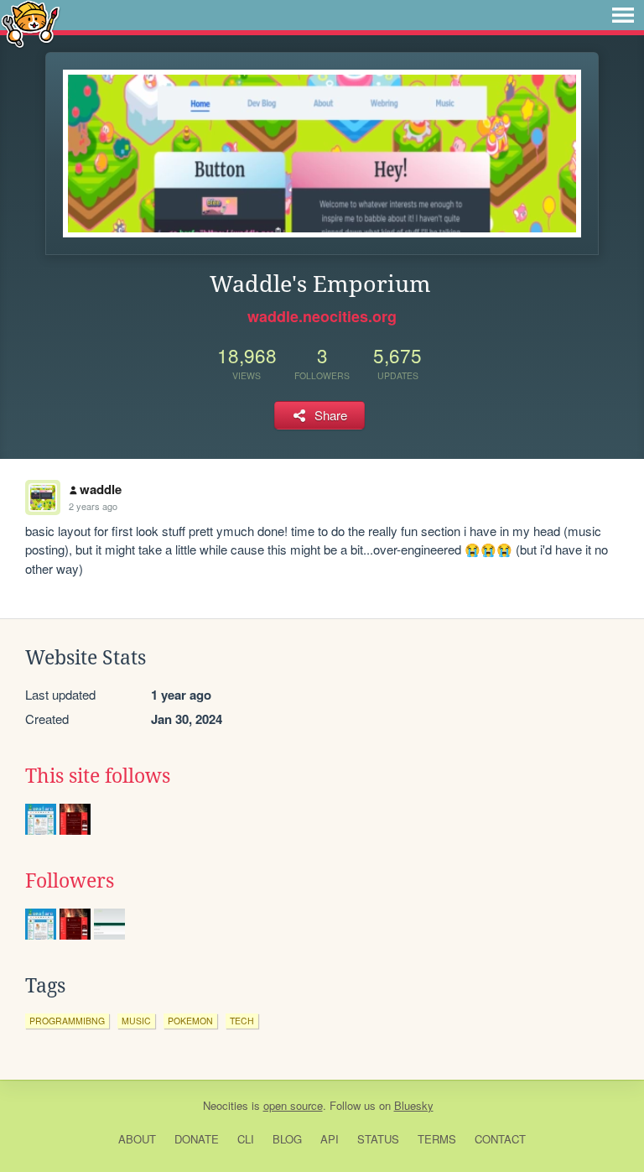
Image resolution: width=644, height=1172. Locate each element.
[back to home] (30, 23)
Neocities (225, 1105)
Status (378, 1139)
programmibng (67, 1020)
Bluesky (414, 1105)
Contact (500, 1139)
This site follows (97, 776)
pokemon (190, 1020)
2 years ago (93, 506)
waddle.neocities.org (322, 316)
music (136, 1020)
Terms (437, 1139)
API (329, 1139)
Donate (196, 1139)
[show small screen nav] (623, 15)
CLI (245, 1139)
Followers (69, 881)
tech (242, 1020)
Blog (287, 1139)
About (137, 1139)
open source (293, 1105)
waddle (101, 489)
